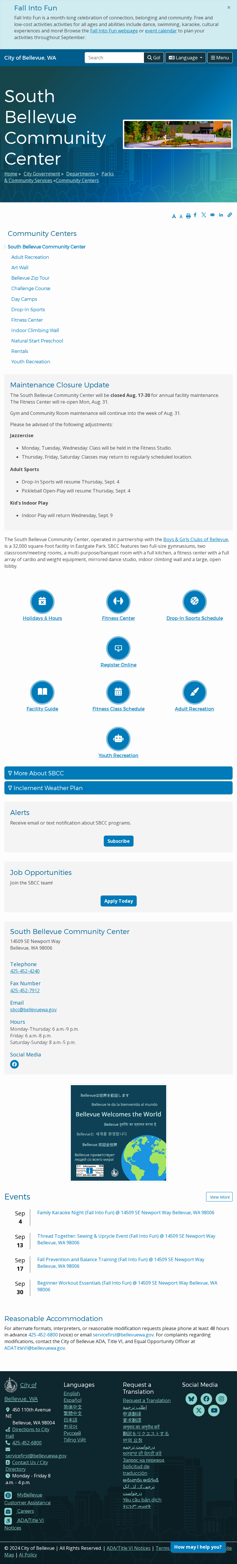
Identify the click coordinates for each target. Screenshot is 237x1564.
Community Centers (77, 180)
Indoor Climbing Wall (35, 330)
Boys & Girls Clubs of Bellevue (195, 539)
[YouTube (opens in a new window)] (214, 1410)
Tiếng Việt (75, 1439)
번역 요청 (132, 1440)
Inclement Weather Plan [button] (47, 787)
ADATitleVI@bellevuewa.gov (34, 1348)
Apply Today (118, 901)
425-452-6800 (43, 1335)
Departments (80, 174)
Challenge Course (30, 288)
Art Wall (19, 267)
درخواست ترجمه (139, 1446)
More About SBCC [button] (38, 773)
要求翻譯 (132, 1420)
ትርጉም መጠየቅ (137, 1506)
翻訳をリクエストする (146, 1433)
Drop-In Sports (28, 309)
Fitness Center (27, 320)
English (72, 1393)
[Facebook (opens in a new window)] (206, 1399)
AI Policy (28, 1555)
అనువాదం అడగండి (141, 1479)
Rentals (19, 351)
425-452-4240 (25, 971)
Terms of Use (170, 1548)
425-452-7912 (25, 990)
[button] (230, 215)
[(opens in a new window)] (14, 1064)
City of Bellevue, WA (30, 57)
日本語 (70, 1419)
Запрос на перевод (143, 1460)
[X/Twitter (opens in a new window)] (199, 1410)
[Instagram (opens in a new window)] (221, 1399)
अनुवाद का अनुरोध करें (141, 1426)
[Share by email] (212, 215)
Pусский (72, 1433)
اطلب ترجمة (135, 1407)
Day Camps (24, 299)
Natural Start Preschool (37, 340)
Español (73, 1400)
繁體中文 (73, 1413)
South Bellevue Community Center (47, 246)
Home (10, 174)
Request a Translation (147, 1400)
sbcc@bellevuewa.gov (33, 1009)
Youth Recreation (30, 361)
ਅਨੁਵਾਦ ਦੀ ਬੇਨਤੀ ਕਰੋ (142, 1453)
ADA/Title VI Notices (129, 1548)
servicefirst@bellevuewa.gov (123, 1335)
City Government (42, 174)
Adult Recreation (30, 257)
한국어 (70, 1426)
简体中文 (73, 1406)
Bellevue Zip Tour (30, 278)
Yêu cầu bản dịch (142, 1499)
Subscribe (119, 841)
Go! (156, 57)
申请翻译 (132, 1413)
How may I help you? (198, 1547)
